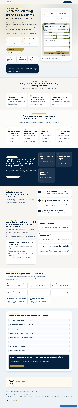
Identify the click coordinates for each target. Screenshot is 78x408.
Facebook (8, 398)
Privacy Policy (69, 396)
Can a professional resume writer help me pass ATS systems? (22, 333)
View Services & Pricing (14, 52)
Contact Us (53, 2)
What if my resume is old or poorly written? (19, 346)
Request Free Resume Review (56, 53)
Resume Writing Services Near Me (20, 396)
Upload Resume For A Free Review (68, 405)
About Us (48, 2)
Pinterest (27, 398)
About (65, 396)
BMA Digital (16, 400)
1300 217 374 (25, 176)
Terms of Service (60, 396)
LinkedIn (16, 398)
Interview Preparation (10, 396)
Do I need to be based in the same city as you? (19, 342)
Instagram (12, 398)
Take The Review (12, 176)
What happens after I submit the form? (18, 350)
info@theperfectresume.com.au (31, 391)
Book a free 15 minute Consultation (12, 393)
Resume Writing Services (32, 2)
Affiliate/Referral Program (42, 396)
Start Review (67, 2)
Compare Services (31, 366)
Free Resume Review (23, 2)
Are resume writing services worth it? (17, 329)
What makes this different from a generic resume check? (21, 337)
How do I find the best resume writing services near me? (21, 320)
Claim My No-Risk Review (14, 49)
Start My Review (16, 366)
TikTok (24, 398)
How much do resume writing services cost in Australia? (21, 324)
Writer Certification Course (51, 396)
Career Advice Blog (41, 2)
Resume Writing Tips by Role (32, 396)
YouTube (20, 398)
